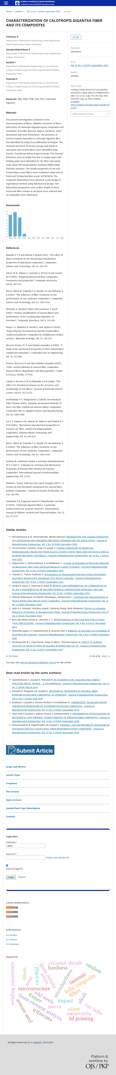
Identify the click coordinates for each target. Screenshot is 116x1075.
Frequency (11, 783)
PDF (77, 37)
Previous (13, 656)
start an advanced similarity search (38, 662)
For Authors (11, 939)
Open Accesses (14, 799)
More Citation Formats (83, 113)
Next (104, 656)
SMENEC (37, 1042)
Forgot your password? (57, 857)
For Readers (11, 935)
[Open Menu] (6, 3)
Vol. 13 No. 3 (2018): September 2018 (43, 11)
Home (9, 11)
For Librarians (12, 944)
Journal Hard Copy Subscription (23, 808)
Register (22, 877)
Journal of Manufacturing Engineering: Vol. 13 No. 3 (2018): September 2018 (51, 593)
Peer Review (12, 791)
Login (11, 877)
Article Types (13, 775)
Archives (19, 11)
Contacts (10, 816)
